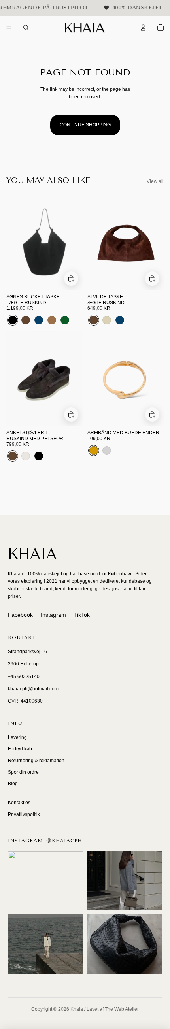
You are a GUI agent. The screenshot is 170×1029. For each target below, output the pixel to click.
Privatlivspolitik (24, 814)
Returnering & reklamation (36, 760)
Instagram (53, 615)
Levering (17, 737)
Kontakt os (19, 802)
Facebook (20, 615)
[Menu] (9, 28)
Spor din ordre (23, 772)
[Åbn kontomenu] (143, 27)
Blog (13, 783)
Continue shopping (85, 125)
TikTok (82, 615)
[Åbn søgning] (26, 27)
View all (155, 181)
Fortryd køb (20, 749)
